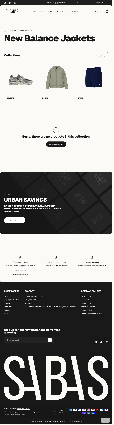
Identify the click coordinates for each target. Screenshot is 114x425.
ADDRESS (29, 303)
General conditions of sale (91, 314)
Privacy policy (15, 412)
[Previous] (35, 2)
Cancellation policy (20, 414)
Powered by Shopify (23, 409)
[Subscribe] (50, 340)
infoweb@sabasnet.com (34, 296)
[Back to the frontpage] (5, 30)
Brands (7, 303)
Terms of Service (88, 307)
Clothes (7, 310)
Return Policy (86, 310)
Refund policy (7, 412)
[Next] (76, 2)
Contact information (9, 414)
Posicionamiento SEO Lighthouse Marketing (69, 421)
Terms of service (24, 412)
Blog (6, 314)
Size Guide (85, 300)
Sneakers (8, 307)
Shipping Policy (87, 303)
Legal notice (86, 296)
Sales (6, 296)
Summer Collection (11, 300)
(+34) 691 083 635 (32, 300)
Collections (12, 30)
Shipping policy (34, 412)
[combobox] (101, 2)
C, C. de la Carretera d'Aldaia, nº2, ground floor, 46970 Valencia (50, 307)
